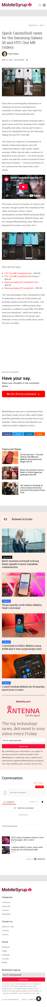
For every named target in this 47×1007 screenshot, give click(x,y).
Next (41, 25)
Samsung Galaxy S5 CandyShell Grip (21, 282)
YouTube (5, 959)
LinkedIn (29, 434)
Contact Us (6, 902)
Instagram (6, 955)
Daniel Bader (13, 54)
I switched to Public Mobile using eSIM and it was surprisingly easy (22, 647)
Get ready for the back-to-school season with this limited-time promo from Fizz (32, 489)
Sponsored (7, 557)
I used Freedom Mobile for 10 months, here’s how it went (23, 688)
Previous (33, 25)
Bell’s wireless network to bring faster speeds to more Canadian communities (20, 564)
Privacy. (25, 999)
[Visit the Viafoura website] (39, 859)
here (32, 425)
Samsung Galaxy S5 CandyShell (19, 288)
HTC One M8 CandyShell (16, 276)
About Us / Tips (8, 926)
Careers (5, 934)
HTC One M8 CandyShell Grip (18, 273)
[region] (23, 819)
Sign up (41, 783)
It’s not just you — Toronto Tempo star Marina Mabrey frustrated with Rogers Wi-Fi (31, 458)
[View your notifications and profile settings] (42, 801)
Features (6, 601)
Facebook (7, 434)
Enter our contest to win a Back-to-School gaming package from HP (32, 472)
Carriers (8, 25)
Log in (35, 783)
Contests (5, 910)
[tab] (9, 802)
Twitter (18, 434)
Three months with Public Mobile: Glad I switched (22, 606)
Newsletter (6, 914)
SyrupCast (6, 906)
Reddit (39, 434)
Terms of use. (34, 999)
